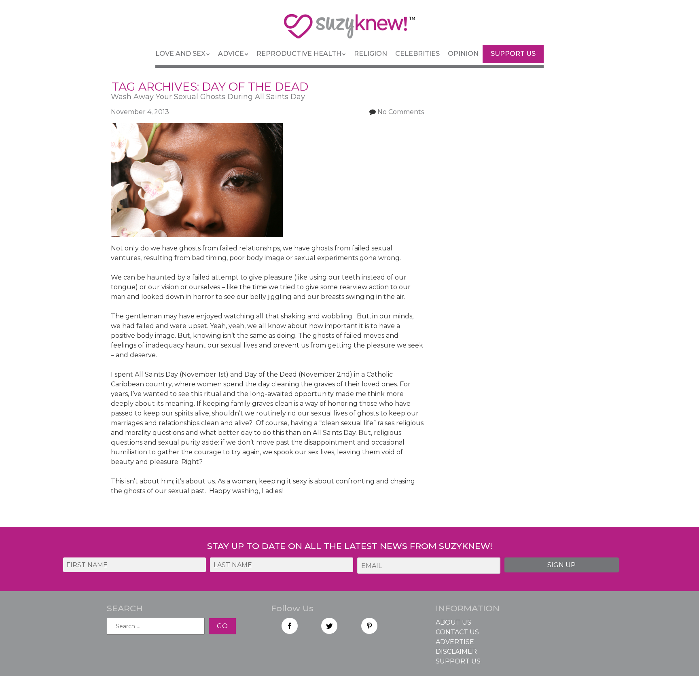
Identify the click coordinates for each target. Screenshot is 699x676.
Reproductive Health (298, 53)
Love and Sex (180, 53)
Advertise (455, 642)
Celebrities (417, 53)
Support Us (513, 53)
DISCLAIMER (456, 651)
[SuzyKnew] (349, 29)
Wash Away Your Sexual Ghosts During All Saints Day (208, 96)
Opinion (463, 53)
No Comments (400, 112)
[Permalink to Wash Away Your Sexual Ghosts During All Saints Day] (197, 127)
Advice (231, 53)
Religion (370, 53)
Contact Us (457, 632)
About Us (453, 622)
